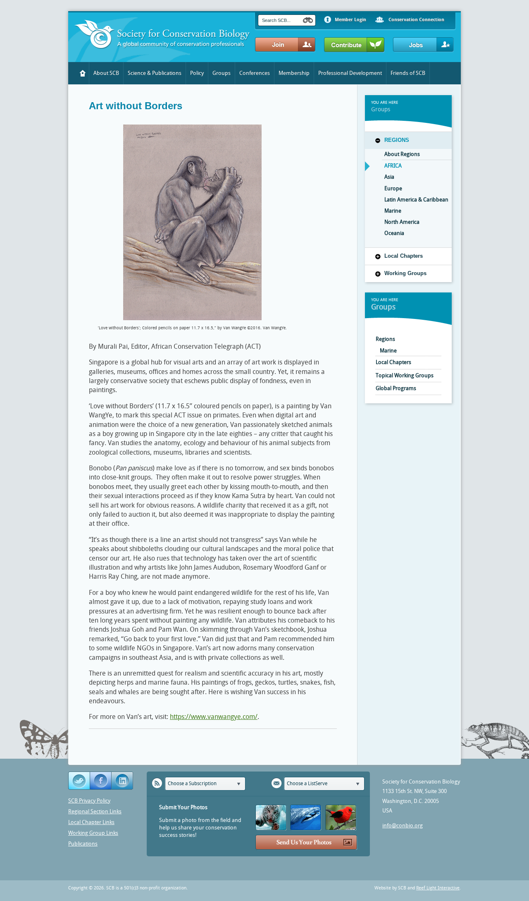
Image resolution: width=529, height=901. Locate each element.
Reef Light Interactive (438, 888)
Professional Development (350, 73)
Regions (396, 140)
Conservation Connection (416, 19)
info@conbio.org (402, 825)
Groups (221, 73)
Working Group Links (93, 833)
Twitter (79, 781)
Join (285, 45)
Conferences (254, 73)
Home (82, 73)
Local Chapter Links (91, 822)
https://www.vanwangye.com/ (213, 717)
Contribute (354, 45)
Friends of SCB (408, 73)
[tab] (408, 140)
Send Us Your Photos (306, 842)
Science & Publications (154, 73)
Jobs (423, 45)
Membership (294, 73)
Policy (197, 73)
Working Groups (405, 273)
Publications (83, 844)
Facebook (101, 781)
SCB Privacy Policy (89, 801)
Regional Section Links (95, 811)
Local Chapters (403, 256)
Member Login (350, 19)
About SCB (106, 73)
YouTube (123, 781)
